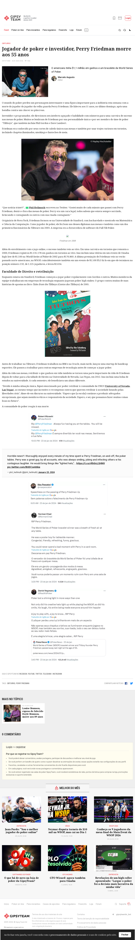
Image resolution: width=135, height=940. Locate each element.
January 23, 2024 (46, 472)
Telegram (47, 674)
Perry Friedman (22, 683)
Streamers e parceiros (14, 927)
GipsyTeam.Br (21, 922)
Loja (71, 30)
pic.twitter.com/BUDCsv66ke (23, 467)
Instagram (57, 674)
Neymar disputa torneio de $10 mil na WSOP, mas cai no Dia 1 (67, 831)
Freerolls (63, 30)
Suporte (122, 904)
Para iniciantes (33, 30)
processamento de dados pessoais (68, 934)
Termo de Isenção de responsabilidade (93, 919)
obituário (11, 683)
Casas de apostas (51, 904)
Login (128, 18)
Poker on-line (17, 30)
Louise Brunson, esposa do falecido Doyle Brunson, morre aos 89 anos (32, 712)
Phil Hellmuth (37, 207)
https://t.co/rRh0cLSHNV (90, 463)
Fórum (79, 30)
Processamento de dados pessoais (91, 923)
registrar (21, 747)
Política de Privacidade (86, 927)
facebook (23, 674)
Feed (6, 30)
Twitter (38, 674)
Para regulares (49, 30)
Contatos (81, 914)
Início (6, 904)
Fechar (124, 934)
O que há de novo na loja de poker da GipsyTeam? (21, 879)
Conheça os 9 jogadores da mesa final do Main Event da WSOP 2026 (113, 832)
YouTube (31, 674)
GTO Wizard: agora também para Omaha (67, 879)
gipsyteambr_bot (123, 914)
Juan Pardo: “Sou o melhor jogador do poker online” (21, 831)
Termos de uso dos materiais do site (47, 914)
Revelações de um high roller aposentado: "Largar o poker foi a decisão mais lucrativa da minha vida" (113, 882)
